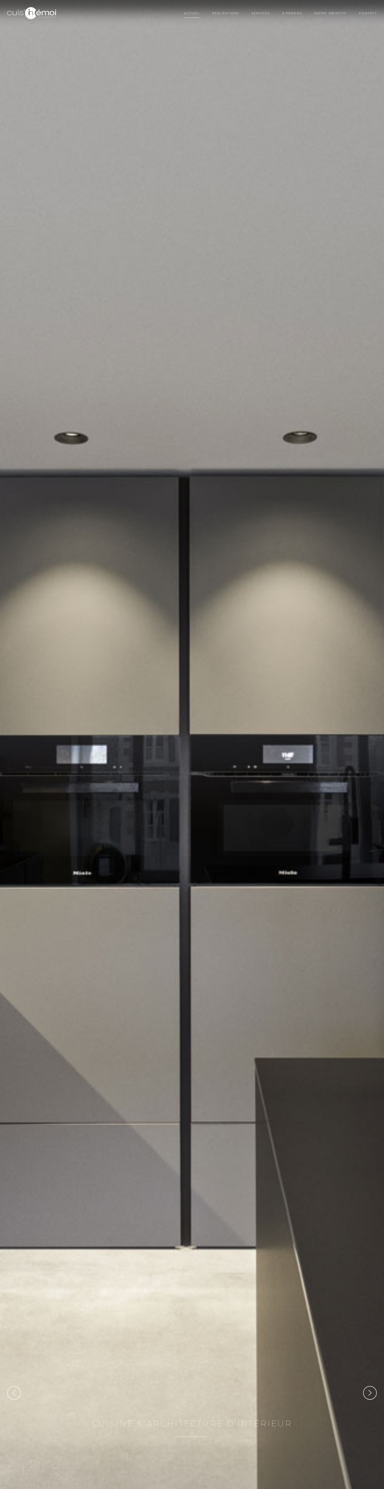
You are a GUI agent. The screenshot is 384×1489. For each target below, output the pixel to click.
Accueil (192, 13)
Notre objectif (330, 13)
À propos (292, 13)
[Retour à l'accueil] (31, 13)
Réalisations (225, 13)
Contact (368, 13)
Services (261, 13)
